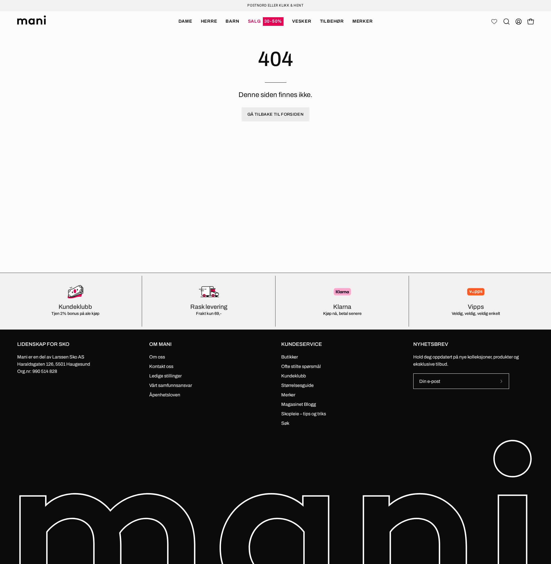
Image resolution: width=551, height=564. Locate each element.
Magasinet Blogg (298, 404)
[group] (275, 5)
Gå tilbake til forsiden (275, 114)
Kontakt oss (161, 366)
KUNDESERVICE (301, 344)
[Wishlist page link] (494, 21)
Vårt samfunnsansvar (170, 385)
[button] (266, 21)
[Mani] (31, 21)
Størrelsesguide (297, 385)
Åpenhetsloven (164, 394)
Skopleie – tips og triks (303, 413)
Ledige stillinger (165, 375)
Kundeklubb (293, 375)
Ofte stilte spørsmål (301, 366)
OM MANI (160, 344)
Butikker (289, 356)
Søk (285, 423)
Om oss (157, 356)
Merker (288, 394)
